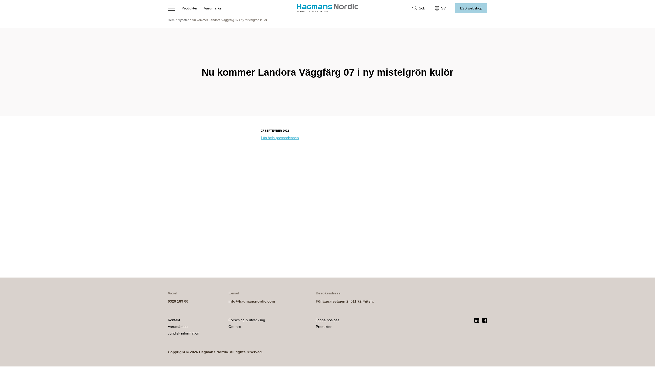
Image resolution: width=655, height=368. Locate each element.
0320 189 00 (178, 301)
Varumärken (214, 8)
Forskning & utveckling (246, 320)
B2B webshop (471, 8)
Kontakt (174, 320)
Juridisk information (183, 333)
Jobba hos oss (327, 320)
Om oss (234, 327)
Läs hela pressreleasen (280, 138)
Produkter (190, 8)
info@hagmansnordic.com (251, 301)
